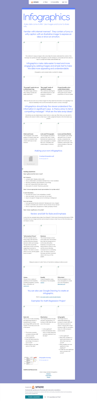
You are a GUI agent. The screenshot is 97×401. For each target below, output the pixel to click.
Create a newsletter (34, 397)
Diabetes (48, 373)
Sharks (48, 377)
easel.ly (42, 282)
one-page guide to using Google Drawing (50, 297)
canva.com (26, 286)
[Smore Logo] (35, 2)
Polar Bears (48, 375)
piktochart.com (61, 284)
